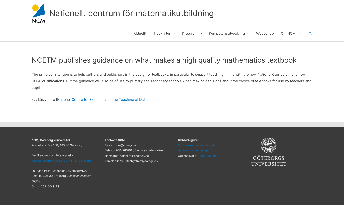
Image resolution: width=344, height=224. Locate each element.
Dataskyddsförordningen (194, 150)
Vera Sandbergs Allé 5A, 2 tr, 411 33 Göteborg (61, 160)
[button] (173, 33)
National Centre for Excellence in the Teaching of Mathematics (108, 99)
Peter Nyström (207, 155)
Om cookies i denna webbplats (198, 145)
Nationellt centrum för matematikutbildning (131, 13)
